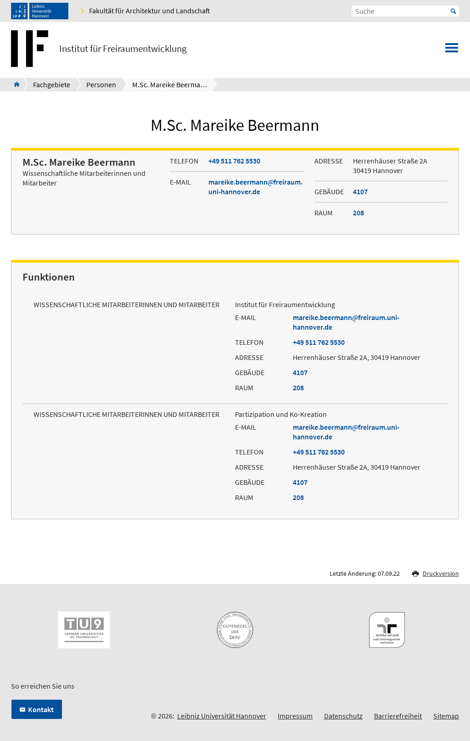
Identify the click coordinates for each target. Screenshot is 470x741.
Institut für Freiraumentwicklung (123, 48)
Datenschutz (343, 715)
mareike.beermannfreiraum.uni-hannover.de (255, 186)
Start (453, 11)
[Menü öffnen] (451, 50)
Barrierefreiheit (398, 715)
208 (358, 212)
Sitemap (446, 715)
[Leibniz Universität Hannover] (39, 11)
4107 (360, 191)
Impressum (295, 715)
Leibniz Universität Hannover (221, 715)
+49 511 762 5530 (234, 160)
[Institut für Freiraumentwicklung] (14, 84)
